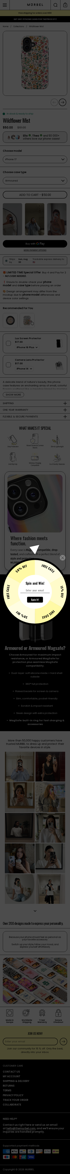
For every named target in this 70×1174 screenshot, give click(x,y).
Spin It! (35, 599)
